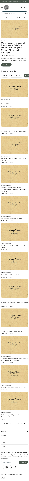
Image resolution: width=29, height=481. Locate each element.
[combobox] (14, 13)
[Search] (26, 13)
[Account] (24, 7)
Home (2, 18)
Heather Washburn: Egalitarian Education (11, 218)
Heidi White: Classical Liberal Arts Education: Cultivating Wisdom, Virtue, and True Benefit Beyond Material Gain (14, 189)
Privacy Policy (4, 474)
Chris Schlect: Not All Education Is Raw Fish (12, 331)
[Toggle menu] (2, 7)
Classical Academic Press (14, 477)
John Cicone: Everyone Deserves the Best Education (14, 131)
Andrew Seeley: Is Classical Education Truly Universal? (14, 387)
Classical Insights (10, 18)
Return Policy (19, 474)
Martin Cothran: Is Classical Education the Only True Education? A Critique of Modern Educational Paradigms (13, 48)
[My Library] (21, 7)
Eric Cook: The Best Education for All (10, 275)
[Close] (26, 2)
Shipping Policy (11, 474)
